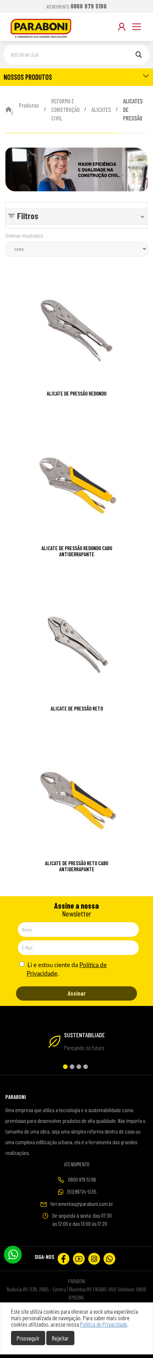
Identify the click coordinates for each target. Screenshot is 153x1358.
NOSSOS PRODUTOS (28, 77)
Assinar (77, 993)
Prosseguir (28, 1338)
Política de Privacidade (103, 1324)
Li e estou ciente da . (66, 969)
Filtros (27, 216)
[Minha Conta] (121, 26)
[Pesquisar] (139, 54)
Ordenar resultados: (24, 235)
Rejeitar (60, 1338)
